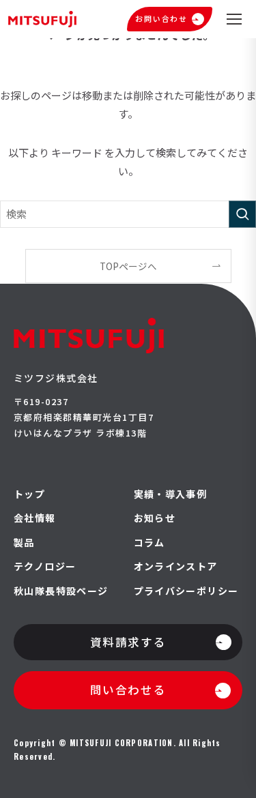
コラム (149, 542)
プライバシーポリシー (186, 591)
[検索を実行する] (242, 214)
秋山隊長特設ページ (61, 591)
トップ (29, 494)
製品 (24, 542)
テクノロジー (45, 566)
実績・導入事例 (171, 494)
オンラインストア (176, 566)
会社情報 (35, 518)
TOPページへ (128, 266)
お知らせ (155, 518)
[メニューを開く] (234, 19)
